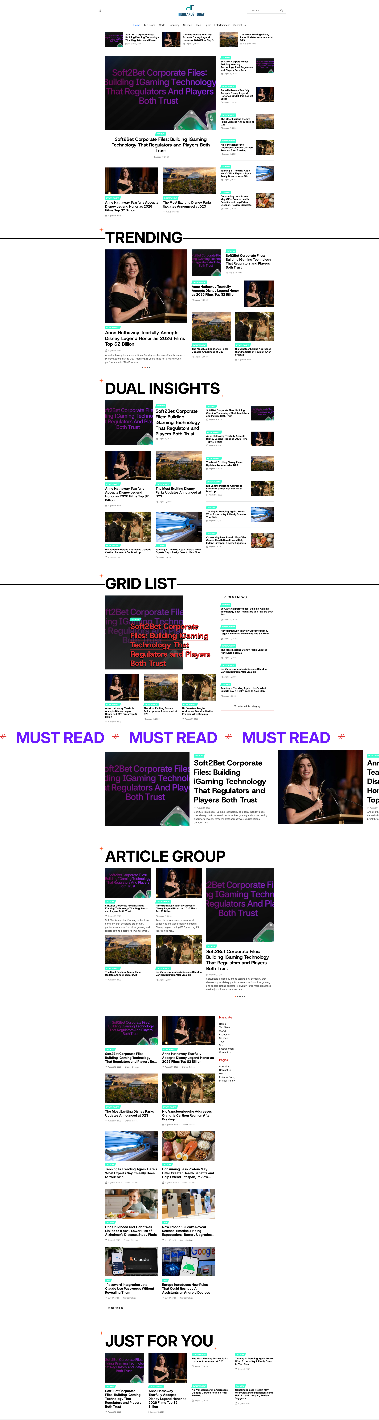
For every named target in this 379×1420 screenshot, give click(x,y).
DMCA (222, 1073)
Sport (208, 25)
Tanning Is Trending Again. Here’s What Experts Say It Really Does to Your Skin (236, 173)
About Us (224, 1066)
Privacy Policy (227, 1080)
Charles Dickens (132, 1067)
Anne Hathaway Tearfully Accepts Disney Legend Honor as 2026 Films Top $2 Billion (199, 39)
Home (136, 25)
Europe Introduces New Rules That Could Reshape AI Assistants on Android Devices (186, 1288)
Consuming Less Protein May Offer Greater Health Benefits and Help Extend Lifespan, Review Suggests (236, 200)
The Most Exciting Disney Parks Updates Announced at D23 (256, 37)
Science (187, 25)
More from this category (247, 706)
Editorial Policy (227, 1077)
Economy (174, 25)
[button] (105, 38)
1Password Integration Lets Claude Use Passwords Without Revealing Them (129, 1288)
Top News (149, 25)
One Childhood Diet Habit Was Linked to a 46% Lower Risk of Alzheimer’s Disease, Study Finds (131, 1231)
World (162, 25)
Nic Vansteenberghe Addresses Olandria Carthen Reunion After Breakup (237, 147)
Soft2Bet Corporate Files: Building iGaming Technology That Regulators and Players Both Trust (142, 39)
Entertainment (222, 25)
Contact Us (239, 25)
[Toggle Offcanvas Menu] (99, 10)
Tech (198, 25)
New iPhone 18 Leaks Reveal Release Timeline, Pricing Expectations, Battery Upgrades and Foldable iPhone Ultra (187, 1233)
